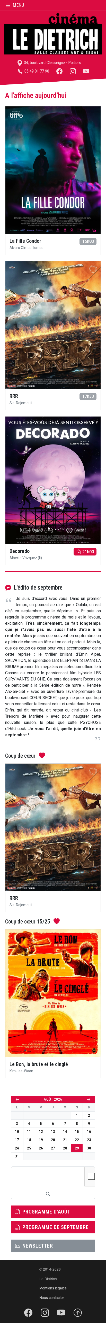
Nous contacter (51, 1297)
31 (17, 1156)
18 (29, 1140)
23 (89, 1140)
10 (17, 1131)
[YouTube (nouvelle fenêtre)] (86, 71)
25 (29, 1148)
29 (77, 1148)
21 (65, 1140)
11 (29, 1131)
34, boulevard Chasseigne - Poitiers (52, 62)
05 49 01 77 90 (36, 71)
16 (89, 1131)
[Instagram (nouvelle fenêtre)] (73, 71)
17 (17, 1140)
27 (53, 1148)
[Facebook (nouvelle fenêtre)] (59, 71)
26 (41, 1148)
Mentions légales (53, 1287)
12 (41, 1131)
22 (77, 1140)
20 (53, 1140)
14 (65, 1131)
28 (65, 1148)
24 (17, 1148)
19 (41, 1140)
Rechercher (47, 1194)
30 (89, 1148)
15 (77, 1131)
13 (53, 1131)
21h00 (88, 551)
